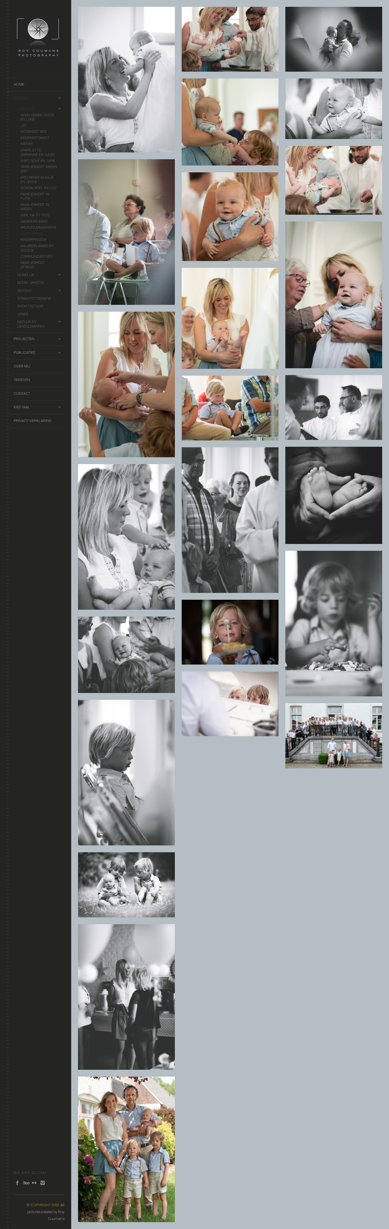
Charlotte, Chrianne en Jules (37, 152)
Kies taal (22, 407)
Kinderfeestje (33, 239)
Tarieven (22, 380)
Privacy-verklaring (33, 421)
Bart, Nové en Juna (38, 160)
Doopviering (32, 233)
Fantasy (24, 290)
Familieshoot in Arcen (35, 206)
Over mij (22, 366)
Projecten (24, 339)
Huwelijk (25, 275)
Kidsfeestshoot (35, 138)
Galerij (21, 98)
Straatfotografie (34, 298)
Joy (24, 125)
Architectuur (30, 306)
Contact (22, 393)
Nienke (27, 144)
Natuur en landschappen (30, 324)
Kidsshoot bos (34, 131)
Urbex (22, 314)
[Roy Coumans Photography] (38, 59)
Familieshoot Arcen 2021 (39, 169)
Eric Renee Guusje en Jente (37, 179)
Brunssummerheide (38, 227)
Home (19, 84)
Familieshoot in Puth (35, 196)
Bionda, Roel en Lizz (39, 188)
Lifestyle (25, 109)
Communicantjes (36, 256)
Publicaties (24, 352)
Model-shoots (30, 282)
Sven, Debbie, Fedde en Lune (37, 117)
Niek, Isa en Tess (35, 215)
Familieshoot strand (33, 264)
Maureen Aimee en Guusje (37, 248)
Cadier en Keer (34, 221)
